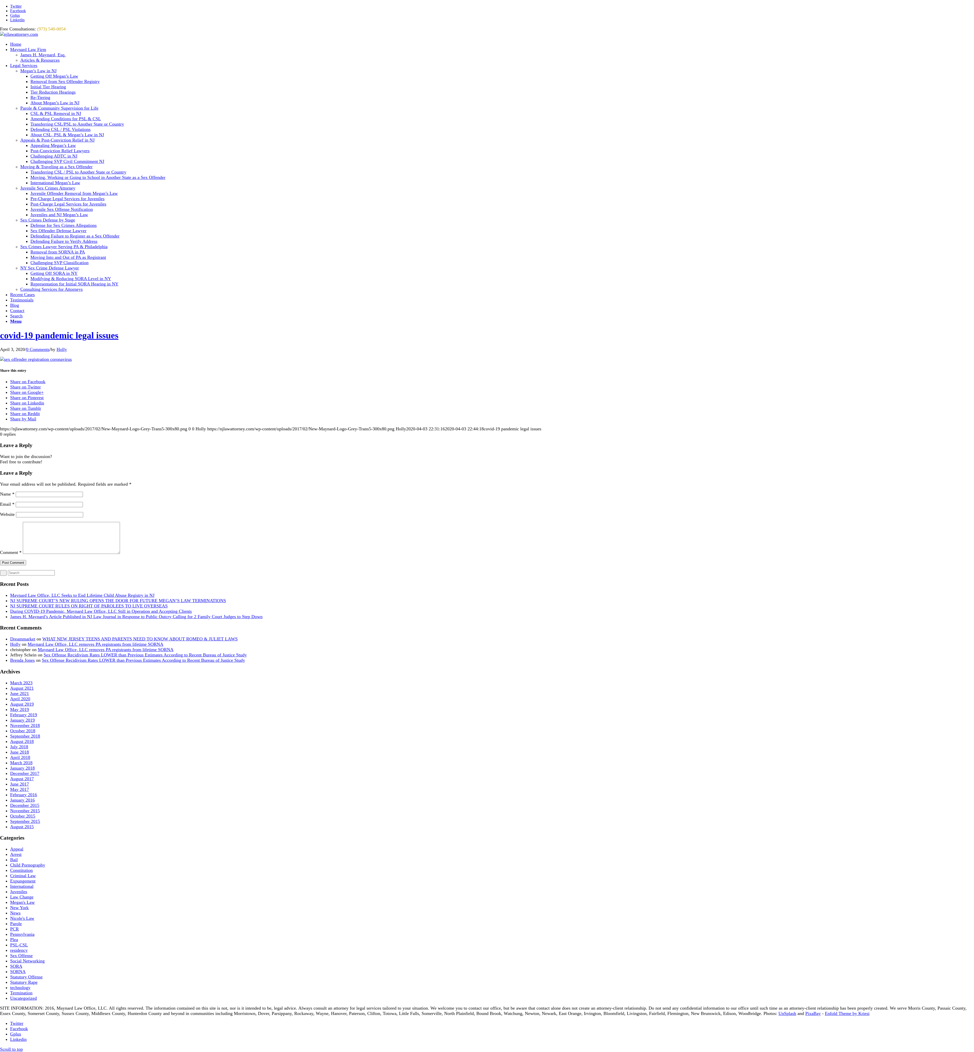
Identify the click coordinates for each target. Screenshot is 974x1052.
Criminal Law (23, 875)
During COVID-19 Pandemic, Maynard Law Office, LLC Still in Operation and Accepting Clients (101, 611)
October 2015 (22, 816)
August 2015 (22, 826)
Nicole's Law (22, 918)
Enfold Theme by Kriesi (847, 1013)
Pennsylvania (22, 934)
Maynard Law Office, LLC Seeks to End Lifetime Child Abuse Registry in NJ (82, 595)
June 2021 (19, 693)
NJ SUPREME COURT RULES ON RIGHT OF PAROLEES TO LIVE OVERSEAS (89, 605)
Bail (14, 859)
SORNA (18, 971)
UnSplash (787, 1013)
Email (7, 504)
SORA (16, 966)
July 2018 (19, 746)
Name (7, 494)
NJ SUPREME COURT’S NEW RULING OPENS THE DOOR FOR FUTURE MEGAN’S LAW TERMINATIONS (118, 600)
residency (19, 950)
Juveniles (18, 891)
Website (7, 514)
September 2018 (25, 736)
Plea (14, 939)
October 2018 (22, 730)
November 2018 (25, 725)
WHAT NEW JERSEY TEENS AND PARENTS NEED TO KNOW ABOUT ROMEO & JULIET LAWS (140, 638)
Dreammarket (22, 638)
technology (20, 987)
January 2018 (22, 768)
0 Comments (37, 349)
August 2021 (22, 688)
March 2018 (21, 762)
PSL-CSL (19, 944)
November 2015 (25, 810)
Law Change (21, 897)
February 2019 (23, 714)
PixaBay (813, 1013)
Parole (16, 923)
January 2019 (22, 720)
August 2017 (22, 778)
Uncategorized (23, 998)
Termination (21, 992)
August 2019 (22, 704)
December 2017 (24, 773)
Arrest (16, 854)
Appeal (16, 849)
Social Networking (27, 960)
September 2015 (25, 821)
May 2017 (19, 789)
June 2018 (19, 752)
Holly (62, 349)
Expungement (23, 881)
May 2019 (19, 709)
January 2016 (22, 800)
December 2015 (24, 805)
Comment (11, 552)
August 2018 (22, 741)
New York (19, 907)
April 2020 (20, 698)
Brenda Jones (22, 660)
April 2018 (20, 757)
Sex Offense (21, 955)
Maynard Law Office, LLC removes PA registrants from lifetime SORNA (95, 644)
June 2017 (19, 784)
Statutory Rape (24, 982)
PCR (14, 928)
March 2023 (21, 682)
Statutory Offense (26, 976)
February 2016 (23, 794)
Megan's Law (22, 902)
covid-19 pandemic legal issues (59, 335)
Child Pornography (27, 865)
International (21, 886)
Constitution (21, 870)
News (15, 912)
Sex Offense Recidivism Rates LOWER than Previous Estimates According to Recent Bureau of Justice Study (145, 654)
